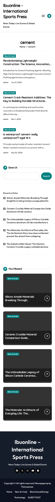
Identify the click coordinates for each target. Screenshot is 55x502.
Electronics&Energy (39, 491)
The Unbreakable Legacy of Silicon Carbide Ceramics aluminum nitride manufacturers (28, 221)
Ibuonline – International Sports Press (27, 449)
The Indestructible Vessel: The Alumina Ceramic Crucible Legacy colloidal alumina (27, 245)
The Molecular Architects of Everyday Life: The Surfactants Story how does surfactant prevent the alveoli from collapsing (27, 233)
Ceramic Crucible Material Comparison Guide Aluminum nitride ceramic (29, 210)
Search (12, 167)
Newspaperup (41, 483)
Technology (19, 497)
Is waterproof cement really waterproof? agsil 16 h (20, 136)
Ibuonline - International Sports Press (15, 11)
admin (5, 82)
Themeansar (27, 486)
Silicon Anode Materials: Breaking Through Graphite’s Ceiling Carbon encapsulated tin (27, 199)
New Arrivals (9, 56)
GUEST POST (34, 497)
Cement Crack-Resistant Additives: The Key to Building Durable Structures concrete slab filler (27, 101)
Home (9, 491)
